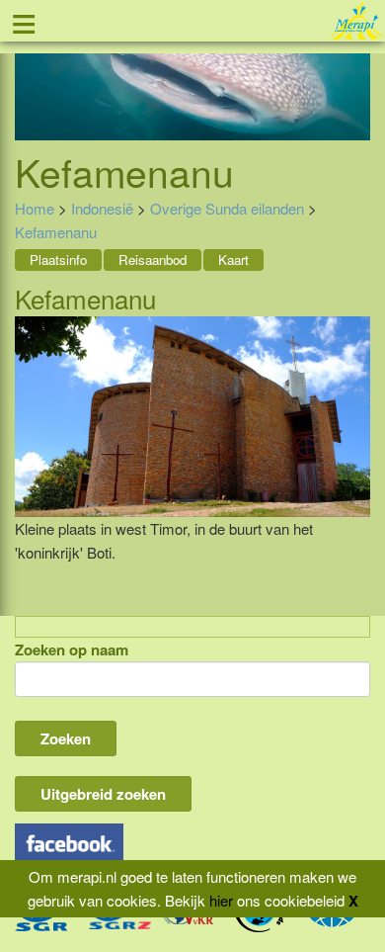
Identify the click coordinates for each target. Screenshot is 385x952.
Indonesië (102, 208)
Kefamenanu (56, 231)
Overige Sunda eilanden (227, 208)
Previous (29, 78)
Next (355, 78)
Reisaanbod (152, 259)
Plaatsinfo (58, 259)
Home (34, 208)
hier (221, 900)
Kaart (233, 259)
